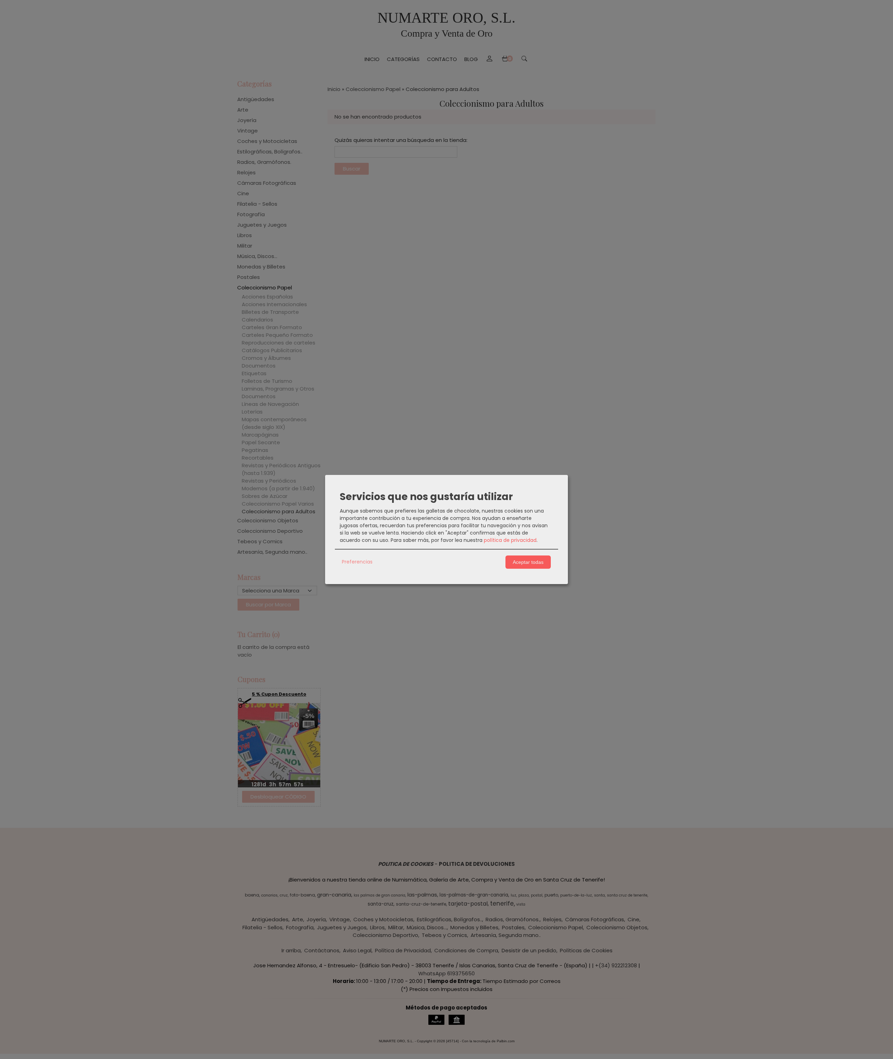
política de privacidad (510, 540)
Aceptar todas (528, 562)
